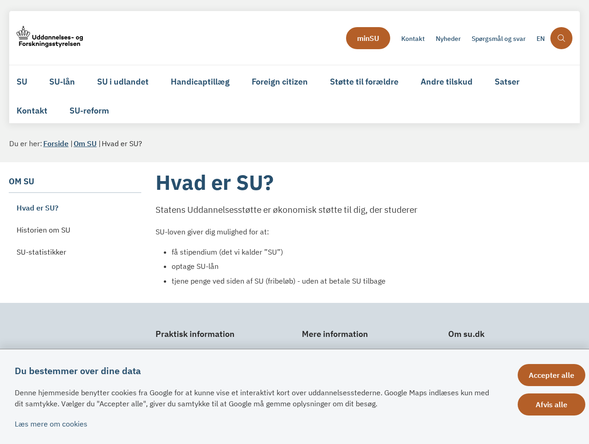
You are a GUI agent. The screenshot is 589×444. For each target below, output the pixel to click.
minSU (368, 38)
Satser (507, 81)
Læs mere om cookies (51, 423)
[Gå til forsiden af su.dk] (179, 38)
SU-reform (89, 110)
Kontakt (32, 110)
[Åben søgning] (561, 38)
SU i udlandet (123, 81)
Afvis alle (551, 404)
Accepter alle (551, 375)
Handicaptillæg (200, 81)
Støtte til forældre (364, 81)
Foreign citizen (280, 81)
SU (22, 81)
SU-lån (62, 81)
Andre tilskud (447, 81)
